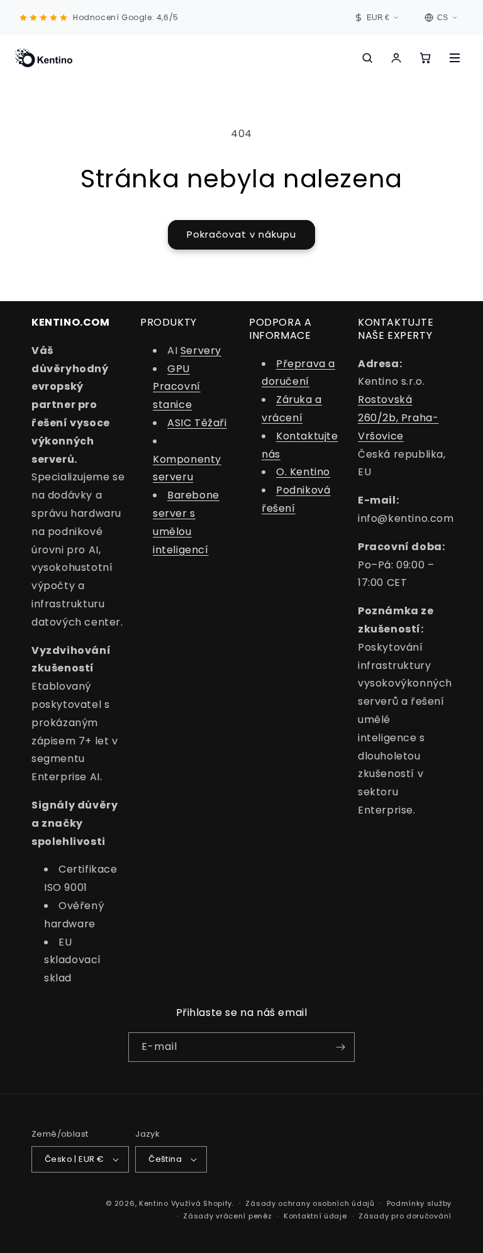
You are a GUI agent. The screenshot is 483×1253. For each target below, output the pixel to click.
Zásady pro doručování (405, 1216)
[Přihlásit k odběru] (340, 1047)
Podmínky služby (419, 1203)
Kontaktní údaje (315, 1216)
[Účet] (396, 57)
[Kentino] (43, 57)
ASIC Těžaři (197, 423)
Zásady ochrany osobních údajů (309, 1203)
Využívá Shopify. (202, 1203)
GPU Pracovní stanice (177, 387)
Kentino (154, 1203)
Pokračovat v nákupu (241, 234)
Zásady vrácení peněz (227, 1216)
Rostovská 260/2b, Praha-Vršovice (398, 417)
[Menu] (454, 58)
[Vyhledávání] (367, 57)
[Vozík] (425, 57)
